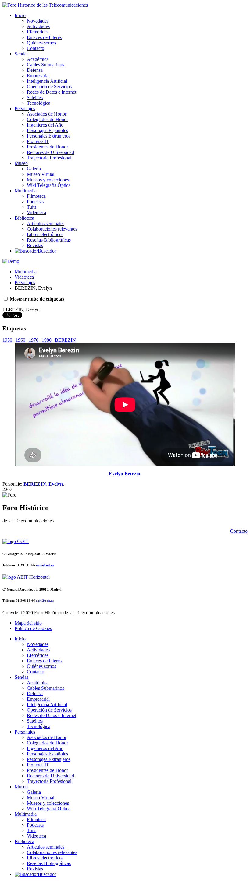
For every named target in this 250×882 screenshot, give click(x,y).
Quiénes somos (41, 42)
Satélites (35, 97)
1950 (7, 340)
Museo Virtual (40, 174)
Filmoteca (36, 196)
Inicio (20, 15)
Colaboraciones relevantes (52, 229)
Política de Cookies (33, 628)
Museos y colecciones (48, 179)
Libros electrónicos (45, 234)
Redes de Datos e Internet (51, 92)
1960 (20, 340)
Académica (37, 59)
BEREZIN (65, 340)
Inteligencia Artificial (47, 81)
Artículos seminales (45, 223)
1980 (47, 340)
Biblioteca (24, 218)
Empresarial (38, 75)
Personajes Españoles (47, 130)
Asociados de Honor (46, 114)
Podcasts (35, 201)
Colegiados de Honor (47, 119)
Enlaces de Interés (44, 37)
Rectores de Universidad (50, 152)
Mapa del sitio (28, 623)
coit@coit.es (45, 565)
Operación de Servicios (49, 86)
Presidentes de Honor (47, 146)
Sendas (21, 53)
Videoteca (36, 212)
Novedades (37, 20)
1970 (33, 340)
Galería (34, 168)
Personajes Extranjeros (48, 135)
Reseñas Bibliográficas (49, 239)
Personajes (25, 108)
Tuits (31, 207)
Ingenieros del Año (45, 124)
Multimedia (26, 190)
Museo (21, 163)
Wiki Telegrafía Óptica (48, 185)
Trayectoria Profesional (49, 157)
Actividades (38, 26)
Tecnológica (38, 103)
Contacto (35, 48)
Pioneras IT (38, 141)
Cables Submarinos (45, 64)
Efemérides (37, 31)
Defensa (35, 70)
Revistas (35, 245)
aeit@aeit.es (45, 600)
